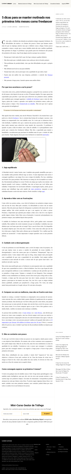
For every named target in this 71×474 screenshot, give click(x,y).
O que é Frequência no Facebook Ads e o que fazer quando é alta (63, 379)
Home (9, 3)
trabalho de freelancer (33, 99)
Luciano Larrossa (12, 26)
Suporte (64, 3)
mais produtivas (36, 189)
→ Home (36, 446)
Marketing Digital (24, 26)
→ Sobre (36, 449)
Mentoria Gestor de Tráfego (25, 3)
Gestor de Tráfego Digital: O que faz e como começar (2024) (63, 338)
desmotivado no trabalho (27, 104)
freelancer (16, 118)
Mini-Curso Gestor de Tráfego (41, 3)
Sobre (67, 3)
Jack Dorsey (38, 313)
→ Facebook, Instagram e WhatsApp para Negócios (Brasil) (63, 449)
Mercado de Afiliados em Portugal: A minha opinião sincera (62, 356)
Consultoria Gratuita (55, 3)
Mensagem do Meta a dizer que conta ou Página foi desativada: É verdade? (63, 371)
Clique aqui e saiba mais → (63, 46)
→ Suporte (36, 452)
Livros (14, 3)
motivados (46, 135)
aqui (43, 191)
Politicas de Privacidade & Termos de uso (10, 465)
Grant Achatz (27, 313)
